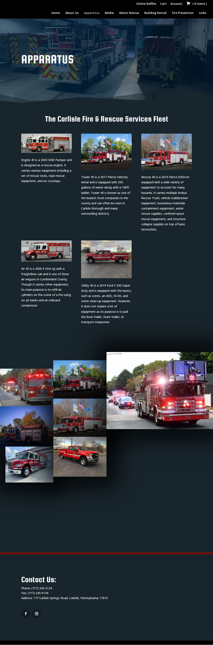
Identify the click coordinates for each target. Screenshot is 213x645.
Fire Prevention (183, 13)
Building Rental (155, 13)
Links (202, 13)
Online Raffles (146, 4)
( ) (199, 4)
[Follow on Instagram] (25, 613)
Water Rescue (129, 13)
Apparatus (91, 13)
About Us (72, 13)
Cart (163, 4)
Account (176, 4)
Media (109, 13)
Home (55, 13)
